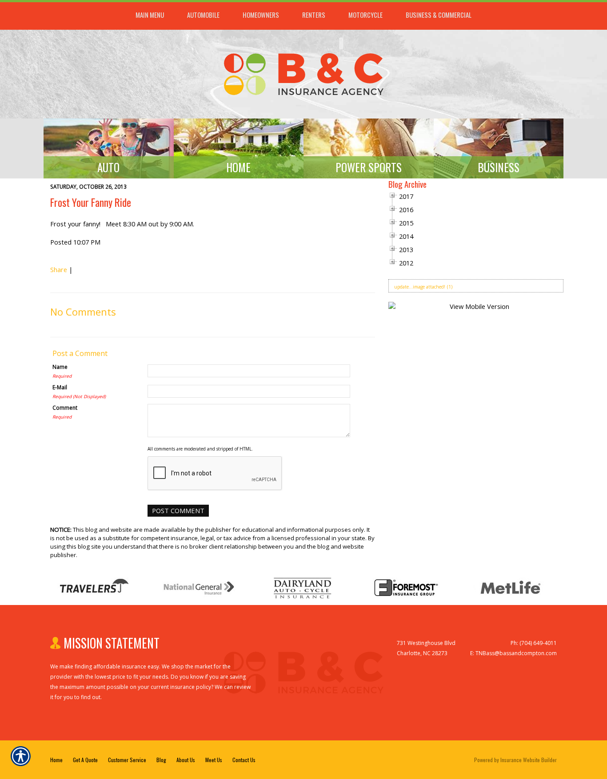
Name (60, 366)
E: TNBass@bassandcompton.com (513, 653)
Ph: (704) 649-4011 (534, 643)
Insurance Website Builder (528, 759)
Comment (64, 407)
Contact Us (244, 759)
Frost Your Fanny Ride (90, 202)
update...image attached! (419, 287)
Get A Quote (85, 759)
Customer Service (127, 759)
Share (58, 269)
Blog (161, 759)
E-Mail (59, 387)
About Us (185, 759)
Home (56, 759)
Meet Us (213, 759)
